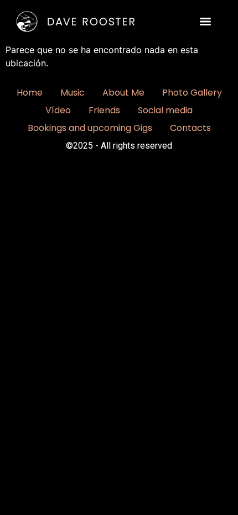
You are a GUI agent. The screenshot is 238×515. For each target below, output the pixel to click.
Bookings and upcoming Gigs (90, 128)
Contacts (190, 128)
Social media (165, 110)
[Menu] (205, 21)
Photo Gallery (192, 92)
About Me (123, 92)
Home (30, 92)
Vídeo (58, 110)
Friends (104, 110)
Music (72, 92)
